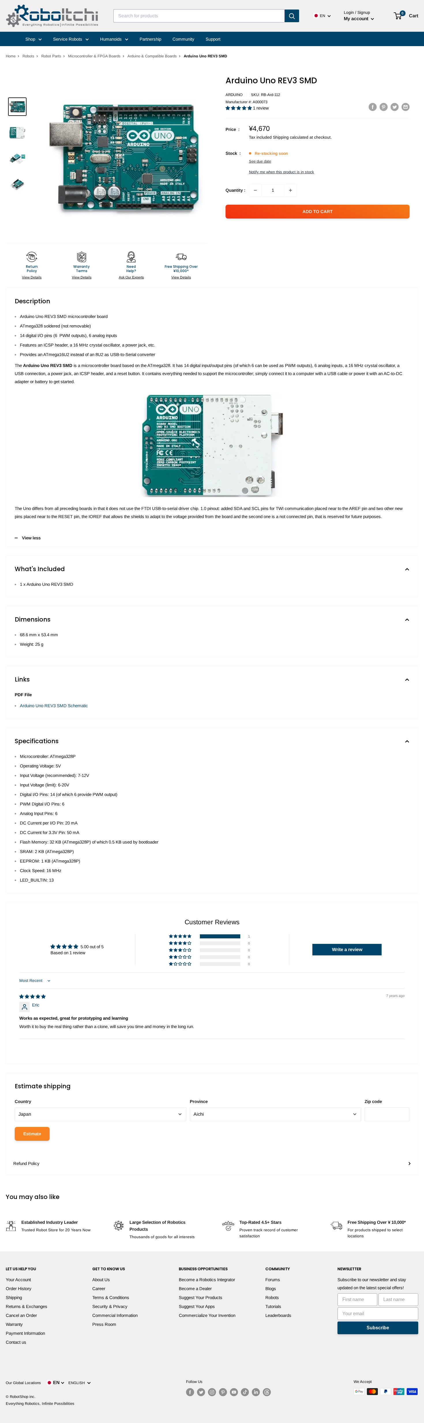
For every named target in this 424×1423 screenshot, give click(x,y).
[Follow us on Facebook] (190, 1392)
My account (356, 18)
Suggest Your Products (200, 1297)
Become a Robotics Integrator (207, 1279)
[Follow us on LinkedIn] (256, 1392)
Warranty (14, 1324)
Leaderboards (278, 1315)
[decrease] (255, 190)
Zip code (373, 1101)
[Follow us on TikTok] (245, 1392)
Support (213, 39)
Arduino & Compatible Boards (152, 56)
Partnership (150, 39)
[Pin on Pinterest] (384, 107)
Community (183, 39)
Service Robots (68, 39)
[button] (239, 108)
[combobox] (199, 15)
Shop (30, 39)
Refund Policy (26, 1163)
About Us (101, 1279)
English (77, 1383)
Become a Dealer (195, 1288)
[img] (32, 996)
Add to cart (318, 211)
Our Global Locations (23, 1383)
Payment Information (25, 1333)
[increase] (290, 190)
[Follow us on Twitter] (201, 1392)
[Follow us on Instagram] (212, 1392)
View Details (32, 277)
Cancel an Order (21, 1315)
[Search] (292, 16)
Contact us (16, 1342)
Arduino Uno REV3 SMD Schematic (54, 705)
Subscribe (378, 1327)
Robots (28, 56)
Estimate (32, 1133)
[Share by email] (406, 107)
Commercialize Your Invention (207, 1315)
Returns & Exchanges (26, 1306)
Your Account (18, 1279)
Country (23, 1101)
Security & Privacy (109, 1306)
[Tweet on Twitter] (395, 107)
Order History (18, 1288)
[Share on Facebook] (373, 107)
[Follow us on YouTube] (234, 1392)
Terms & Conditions (110, 1297)
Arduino (234, 95)
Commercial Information (115, 1315)
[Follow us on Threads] (267, 1392)
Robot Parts (51, 56)
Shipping (14, 1297)
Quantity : (235, 190)
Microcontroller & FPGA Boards (94, 56)
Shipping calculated (290, 137)
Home (11, 56)
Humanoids (111, 39)
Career (98, 1288)
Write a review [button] (347, 949)
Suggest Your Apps (197, 1306)
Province (199, 1101)
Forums (272, 1279)
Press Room (104, 1324)
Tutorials (273, 1306)
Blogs (270, 1288)
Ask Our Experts (131, 277)
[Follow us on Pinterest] (223, 1392)
